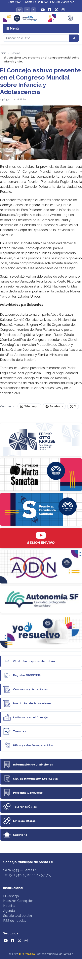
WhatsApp (31, 406)
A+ (27, 9)
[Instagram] (63, 9)
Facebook (56, 406)
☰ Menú (12, 28)
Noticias (15, 53)
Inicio (3, 53)
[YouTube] (42, 9)
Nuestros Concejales (18, 901)
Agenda (9, 911)
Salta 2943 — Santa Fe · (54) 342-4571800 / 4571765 (41, 1)
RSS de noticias (14, 921)
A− (19, 9)
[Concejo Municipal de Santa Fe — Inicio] (41, 18)
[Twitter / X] (56, 9)
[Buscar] (74, 38)
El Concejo (11, 896)
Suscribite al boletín (17, 916)
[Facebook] (49, 9)
